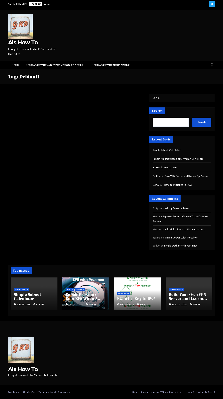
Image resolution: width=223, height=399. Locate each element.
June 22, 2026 (76, 304)
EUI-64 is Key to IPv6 (165, 167)
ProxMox (80, 289)
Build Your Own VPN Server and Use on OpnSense (180, 176)
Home (15, 65)
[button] (212, 65)
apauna (156, 238)
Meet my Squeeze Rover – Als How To (173, 216)
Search (157, 111)
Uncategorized (21, 289)
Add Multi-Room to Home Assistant (185, 229)
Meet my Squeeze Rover (175, 208)
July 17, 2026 (24, 304)
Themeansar (63, 392)
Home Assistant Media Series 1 (111, 65)
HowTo (70, 289)
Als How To (23, 42)
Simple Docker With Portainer (181, 238)
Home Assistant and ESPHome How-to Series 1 (55, 65)
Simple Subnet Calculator (167, 150)
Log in (156, 98)
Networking (123, 293)
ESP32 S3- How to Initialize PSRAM (172, 185)
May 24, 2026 (127, 304)
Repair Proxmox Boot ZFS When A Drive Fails (178, 159)
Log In (47, 4)
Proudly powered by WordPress (23, 392)
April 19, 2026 (179, 304)
